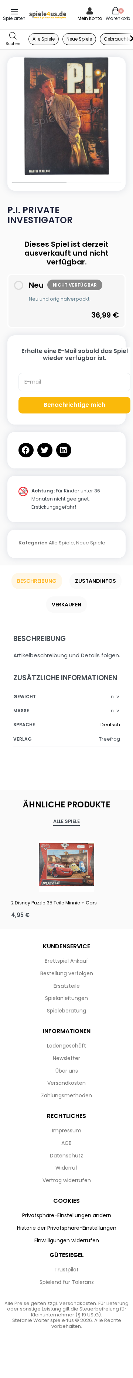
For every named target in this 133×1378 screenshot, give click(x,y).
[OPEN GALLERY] (66, 116)
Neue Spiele (90, 542)
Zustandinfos (95, 581)
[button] (26, 450)
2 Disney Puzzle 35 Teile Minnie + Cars (54, 903)
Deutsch (110, 724)
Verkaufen (66, 604)
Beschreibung (37, 581)
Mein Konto (90, 18)
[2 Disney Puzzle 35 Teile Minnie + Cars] (66, 864)
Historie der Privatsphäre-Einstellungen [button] (66, 1228)
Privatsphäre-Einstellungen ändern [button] (66, 1215)
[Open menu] (14, 12)
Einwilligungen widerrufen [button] (66, 1240)
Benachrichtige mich (74, 405)
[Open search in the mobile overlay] (13, 39)
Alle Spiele (61, 542)
